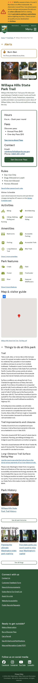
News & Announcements (11, 587)
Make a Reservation (9, 627)
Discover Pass (25, 25)
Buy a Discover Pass (9, 632)
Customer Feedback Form (11, 583)
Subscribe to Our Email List (12, 592)
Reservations (15, 25)
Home (3, 38)
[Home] (4, 29)
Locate (4, 296)
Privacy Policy (19, 674)
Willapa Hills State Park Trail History (9, 509)
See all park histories (19, 520)
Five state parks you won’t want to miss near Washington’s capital (28, 549)
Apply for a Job (7, 596)
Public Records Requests (11, 605)
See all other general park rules (12, 188)
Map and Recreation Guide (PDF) (14, 645)
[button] (35, 29)
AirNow (13, 21)
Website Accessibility (10, 601)
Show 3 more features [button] (9, 287)
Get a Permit (6, 636)
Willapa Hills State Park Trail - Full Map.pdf (14, 340)
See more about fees (13, 140)
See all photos (29, 77)
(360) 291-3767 (18, 154)
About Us (33, 25)
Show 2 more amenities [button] (9, 256)
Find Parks (10, 38)
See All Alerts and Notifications (13, 641)
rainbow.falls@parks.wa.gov (17, 151)
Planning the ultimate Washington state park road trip (8, 549)
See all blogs (19, 563)
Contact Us (6, 578)
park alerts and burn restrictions (24, 14)
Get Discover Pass (19, 159)
